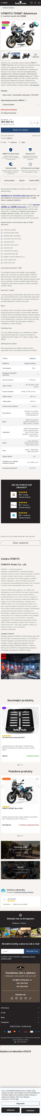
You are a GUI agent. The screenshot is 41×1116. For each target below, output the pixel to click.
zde (17, 1099)
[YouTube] (26, 998)
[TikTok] (30, 998)
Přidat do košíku (20, 130)
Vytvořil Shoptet (22, 1042)
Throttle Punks (26, 1026)
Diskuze (22, 180)
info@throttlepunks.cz (22, 980)
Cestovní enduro (30, 363)
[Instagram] (16, 998)
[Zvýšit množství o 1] (37, 123)
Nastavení (20, 1103)
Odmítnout (11, 1110)
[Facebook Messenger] (21, 998)
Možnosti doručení (10, 113)
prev (2, 715)
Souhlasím (30, 1110)
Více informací (34, 85)
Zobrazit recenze (24, 497)
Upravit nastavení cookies (20, 1039)
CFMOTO (9, 138)
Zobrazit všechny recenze (23, 892)
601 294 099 (22, 983)
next (38, 715)
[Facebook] (12, 998)
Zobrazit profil (19, 923)
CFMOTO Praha (15, 1026)
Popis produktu (9, 180)
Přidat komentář (20, 543)
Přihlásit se (32, 951)
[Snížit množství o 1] (31, 123)
